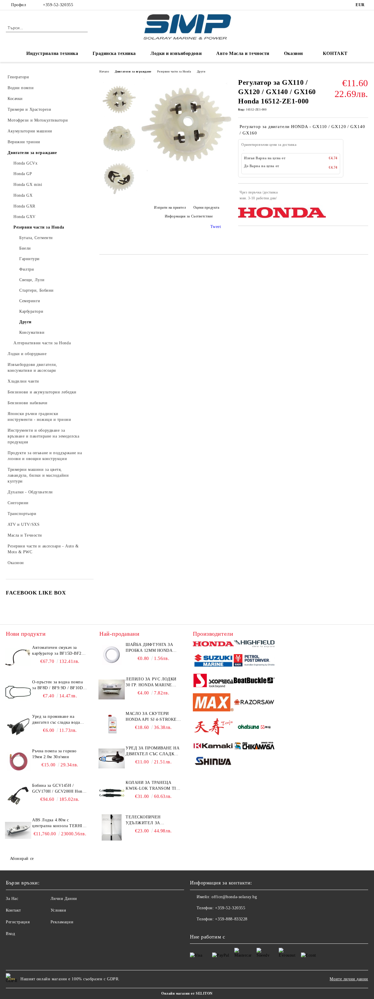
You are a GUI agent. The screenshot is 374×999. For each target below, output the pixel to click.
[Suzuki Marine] (213, 661)
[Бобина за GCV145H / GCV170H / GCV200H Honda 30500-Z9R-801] (18, 796)
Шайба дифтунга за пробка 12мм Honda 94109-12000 (149, 648)
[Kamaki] (213, 747)
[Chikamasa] (254, 746)
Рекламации (62, 922)
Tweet (215, 226)
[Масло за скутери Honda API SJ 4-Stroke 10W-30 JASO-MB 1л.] (111, 724)
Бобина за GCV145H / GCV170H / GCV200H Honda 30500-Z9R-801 (59, 788)
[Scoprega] (213, 681)
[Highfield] (254, 644)
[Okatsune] (254, 727)
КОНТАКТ (335, 53)
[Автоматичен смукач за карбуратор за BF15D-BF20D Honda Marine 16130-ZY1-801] (18, 658)
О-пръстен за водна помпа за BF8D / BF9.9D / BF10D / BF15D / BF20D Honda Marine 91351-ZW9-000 (59, 685)
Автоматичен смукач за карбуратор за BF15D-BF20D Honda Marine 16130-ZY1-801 (59, 650)
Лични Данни (64, 898)
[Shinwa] (213, 762)
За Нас (12, 898)
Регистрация (18, 922)
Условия (58, 910)
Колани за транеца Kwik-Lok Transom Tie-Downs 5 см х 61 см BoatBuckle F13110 (153, 785)
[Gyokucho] (254, 703)
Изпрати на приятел (170, 207)
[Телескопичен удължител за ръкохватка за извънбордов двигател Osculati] (111, 827)
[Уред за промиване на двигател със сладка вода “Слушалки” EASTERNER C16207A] (18, 727)
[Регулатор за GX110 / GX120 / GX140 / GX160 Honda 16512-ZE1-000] (186, 171)
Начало (104, 71)
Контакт (13, 910)
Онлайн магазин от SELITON (187, 993)
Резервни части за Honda (174, 71)
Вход (10, 933)
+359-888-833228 (231, 919)
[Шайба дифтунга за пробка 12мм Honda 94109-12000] (111, 655)
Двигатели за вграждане (133, 71)
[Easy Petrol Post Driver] (254, 661)
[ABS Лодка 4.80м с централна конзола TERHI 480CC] (18, 830)
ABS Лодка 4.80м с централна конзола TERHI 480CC (57, 823)
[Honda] (213, 644)
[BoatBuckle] (254, 681)
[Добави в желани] (364, 195)
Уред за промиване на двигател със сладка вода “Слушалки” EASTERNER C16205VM (152, 751)
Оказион (293, 53)
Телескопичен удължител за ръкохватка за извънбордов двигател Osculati (153, 820)
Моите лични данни (349, 979)
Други (201, 71)
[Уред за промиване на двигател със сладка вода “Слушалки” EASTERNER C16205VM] (111, 758)
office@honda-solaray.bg (234, 897)
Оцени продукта (206, 207)
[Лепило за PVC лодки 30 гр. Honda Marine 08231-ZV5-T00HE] (111, 689)
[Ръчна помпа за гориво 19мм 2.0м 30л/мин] (18, 761)
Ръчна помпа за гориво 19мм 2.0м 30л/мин (54, 754)
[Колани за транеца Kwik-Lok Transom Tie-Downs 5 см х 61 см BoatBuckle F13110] (111, 793)
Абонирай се (22, 858)
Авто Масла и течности (242, 53)
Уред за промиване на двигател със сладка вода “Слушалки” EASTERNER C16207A (57, 719)
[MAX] (213, 703)
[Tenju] (213, 727)
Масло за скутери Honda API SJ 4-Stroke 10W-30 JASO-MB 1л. (151, 717)
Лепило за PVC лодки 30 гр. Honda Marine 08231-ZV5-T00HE (151, 682)
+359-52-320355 (58, 5)
